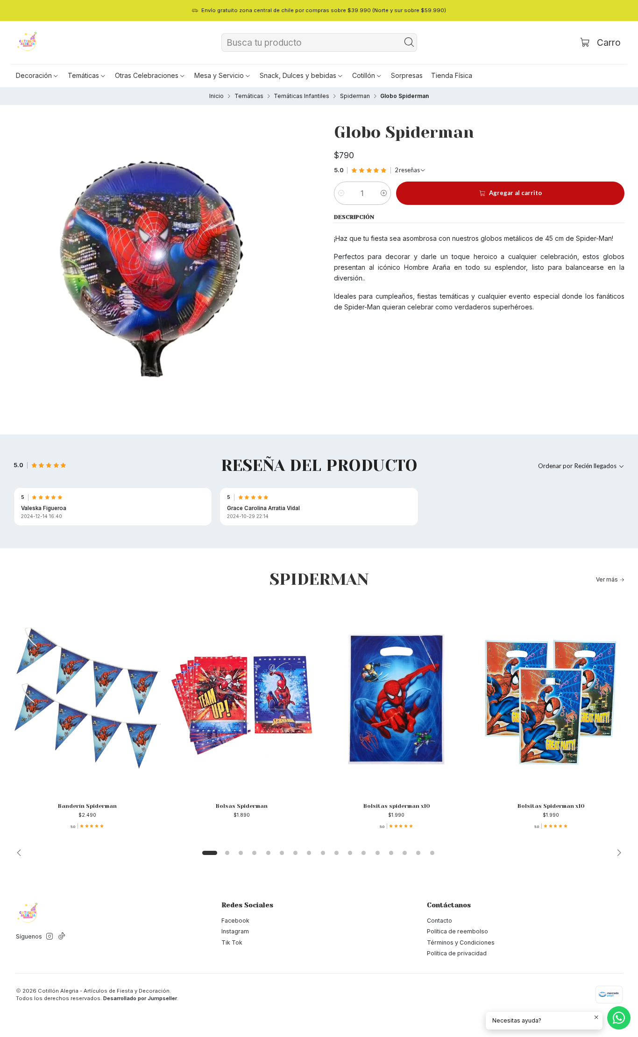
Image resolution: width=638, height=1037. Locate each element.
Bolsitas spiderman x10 (396, 806)
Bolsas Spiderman (242, 806)
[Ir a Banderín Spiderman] (87, 699)
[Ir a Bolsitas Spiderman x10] (550, 699)
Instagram (235, 931)
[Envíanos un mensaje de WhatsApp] (619, 1018)
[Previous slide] (21, 852)
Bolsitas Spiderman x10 (550, 806)
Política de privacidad (457, 953)
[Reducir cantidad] (341, 193)
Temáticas (248, 96)
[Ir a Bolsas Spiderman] (241, 699)
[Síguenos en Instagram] (49, 936)
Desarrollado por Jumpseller (140, 998)
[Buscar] (409, 42)
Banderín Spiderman (87, 806)
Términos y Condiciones (461, 942)
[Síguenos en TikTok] (61, 936)
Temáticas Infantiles (301, 96)
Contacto (439, 920)
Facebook (235, 920)
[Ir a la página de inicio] (27, 42)
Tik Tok (231, 942)
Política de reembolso (457, 931)
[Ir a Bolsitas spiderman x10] (396, 699)
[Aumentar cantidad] (383, 193)
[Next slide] (617, 852)
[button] (37, 75)
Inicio (216, 96)
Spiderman (355, 96)
